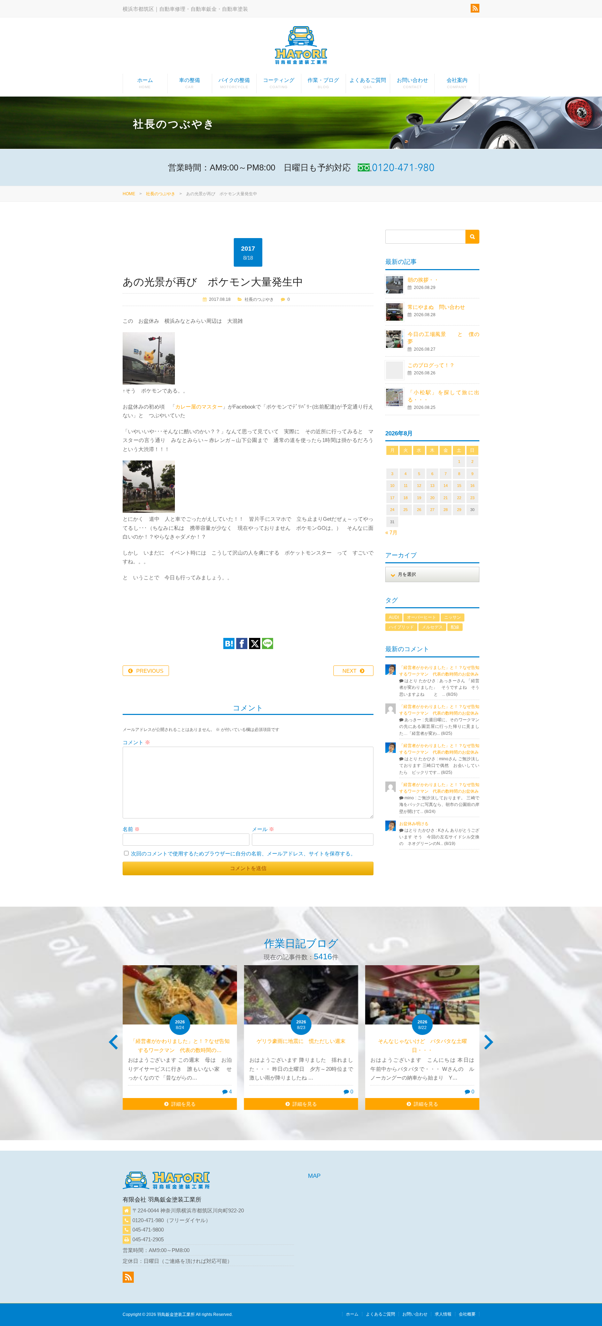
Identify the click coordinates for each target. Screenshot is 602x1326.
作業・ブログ (323, 83)
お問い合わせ (412, 83)
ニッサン (452, 617)
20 (432, 498)
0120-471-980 (148, 1220)
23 (472, 498)
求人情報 (443, 1314)
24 (392, 510)
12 (419, 485)
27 (432, 510)
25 (405, 510)
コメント (136, 742)
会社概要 (467, 1314)
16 (472, 485)
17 (392, 498)
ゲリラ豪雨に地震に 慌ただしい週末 (301, 1041)
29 (459, 510)
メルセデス (432, 627)
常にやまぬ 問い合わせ (444, 307)
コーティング (278, 83)
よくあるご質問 (367, 83)
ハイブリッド (401, 627)
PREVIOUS (149, 671)
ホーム (145, 83)
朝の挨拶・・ (423, 280)
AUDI (394, 617)
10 (392, 485)
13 (432, 485)
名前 (131, 829)
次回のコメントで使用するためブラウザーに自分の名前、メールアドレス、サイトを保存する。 (243, 853)
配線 (455, 627)
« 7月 (391, 532)
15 (459, 485)
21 (445, 498)
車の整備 (189, 83)
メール (263, 829)
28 (445, 510)
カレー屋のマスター (199, 407)
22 (459, 498)
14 (445, 485)
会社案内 (457, 83)
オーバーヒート (421, 617)
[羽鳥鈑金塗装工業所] (301, 46)
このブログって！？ (431, 365)
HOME (129, 193)
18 (405, 498)
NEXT (349, 671)
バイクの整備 (234, 83)
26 (419, 510)
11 (406, 485)
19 (419, 498)
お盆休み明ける (414, 823)
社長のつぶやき (160, 193)
